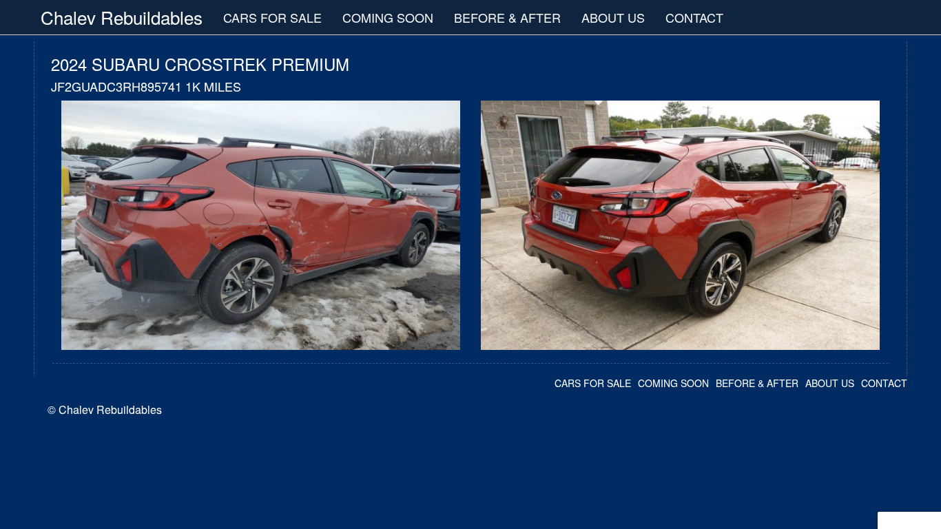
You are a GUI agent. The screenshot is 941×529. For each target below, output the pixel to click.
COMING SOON (387, 17)
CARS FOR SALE (272, 17)
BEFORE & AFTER (507, 17)
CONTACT (694, 17)
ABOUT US (613, 17)
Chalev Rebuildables (122, 17)
